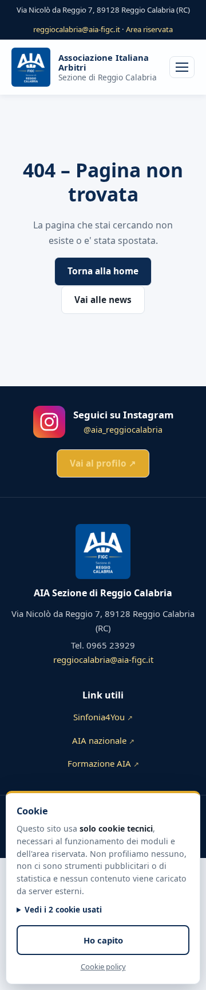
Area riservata (149, 29)
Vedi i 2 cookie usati (63, 909)
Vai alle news (103, 300)
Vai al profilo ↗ (103, 463)
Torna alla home (103, 271)
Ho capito (103, 940)
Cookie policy (103, 966)
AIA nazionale (103, 740)
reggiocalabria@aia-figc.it (76, 29)
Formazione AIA (103, 763)
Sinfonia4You (103, 717)
